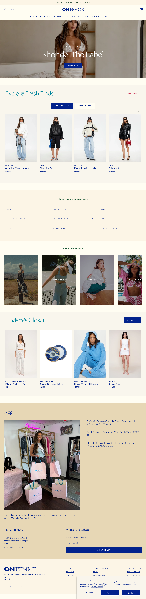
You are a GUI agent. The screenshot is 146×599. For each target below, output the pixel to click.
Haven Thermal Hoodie (86, 384)
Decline (131, 593)
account (70, 572)
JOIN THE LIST (104, 550)
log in (69, 568)
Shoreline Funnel (48, 168)
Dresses (57, 16)
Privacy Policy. (97, 586)
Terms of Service (134, 568)
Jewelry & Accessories (76, 16)
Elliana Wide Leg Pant (16, 384)
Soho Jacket (115, 168)
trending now (99, 575)
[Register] (139, 543)
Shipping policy (134, 575)
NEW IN (33, 16)
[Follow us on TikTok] (10, 578)
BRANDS (95, 16)
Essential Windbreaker (85, 168)
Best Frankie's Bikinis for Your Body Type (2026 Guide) (113, 433)
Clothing (45, 16)
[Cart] (141, 9)
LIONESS (9, 165)
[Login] (136, 9)
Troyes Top (114, 384)
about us (70, 575)
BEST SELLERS (85, 106)
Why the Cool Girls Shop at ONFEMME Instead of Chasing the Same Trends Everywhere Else (39, 517)
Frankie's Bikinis (82, 381)
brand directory (100, 568)
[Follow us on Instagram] (5, 578)
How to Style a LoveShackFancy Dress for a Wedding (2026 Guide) (111, 444)
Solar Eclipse (46, 381)
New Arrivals (62, 106)
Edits (105, 16)
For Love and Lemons (15, 381)
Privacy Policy (133, 572)
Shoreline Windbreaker (17, 168)
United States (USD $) (14, 587)
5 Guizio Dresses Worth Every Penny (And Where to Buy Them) (111, 422)
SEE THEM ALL (134, 93)
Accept (110, 593)
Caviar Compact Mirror (52, 384)
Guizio (112, 381)
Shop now (73, 65)
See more (132, 320)
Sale (113, 16)
